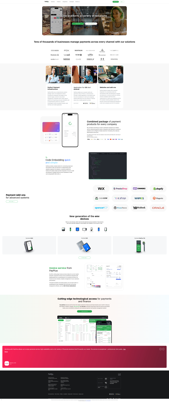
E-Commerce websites (83, 20)
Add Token (103, 153)
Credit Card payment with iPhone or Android (53, 382)
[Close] (1, 400)
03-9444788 (112, 383)
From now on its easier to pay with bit (66, 389)
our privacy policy (88, 400)
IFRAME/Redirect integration (65, 378)
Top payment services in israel (52, 378)
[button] (77, 2)
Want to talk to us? (91, 23)
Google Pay (103, 20)
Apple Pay (98, 20)
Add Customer (122, 153)
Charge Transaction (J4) (112, 153)
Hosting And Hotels (74, 20)
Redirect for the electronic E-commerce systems (52, 385)
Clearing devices (66, 20)
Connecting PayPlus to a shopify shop (52, 389)
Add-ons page (11, 201)
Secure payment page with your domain (65, 385)
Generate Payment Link (94, 153)
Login (121, 1)
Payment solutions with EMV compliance (65, 382)
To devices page (84, 257)
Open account (116, 1)
